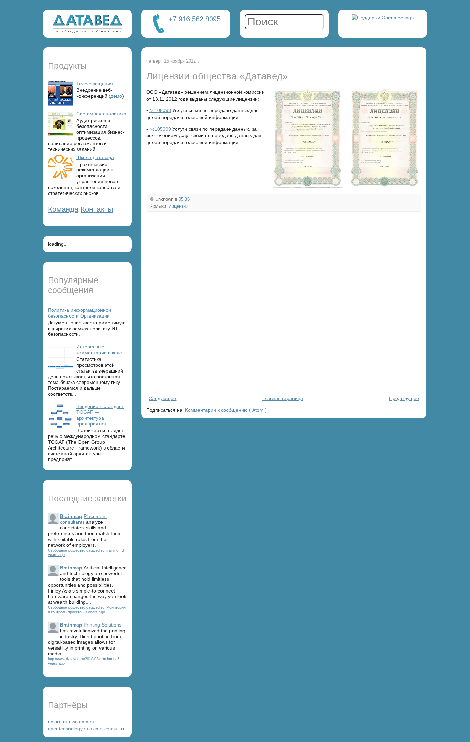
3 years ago (95, 612)
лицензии (178, 206)
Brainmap (71, 516)
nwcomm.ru (81, 721)
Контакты (97, 209)
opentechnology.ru (68, 728)
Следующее (162, 398)
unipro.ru (57, 721)
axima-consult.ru (107, 728)
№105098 (160, 110)
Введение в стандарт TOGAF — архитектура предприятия (100, 414)
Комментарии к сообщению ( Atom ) (226, 410)
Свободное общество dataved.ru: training (83, 550)
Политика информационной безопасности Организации (79, 313)
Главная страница (282, 398)
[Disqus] (283, 303)
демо (116, 96)
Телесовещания (94, 83)
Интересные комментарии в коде (99, 349)
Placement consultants (83, 519)
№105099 (160, 129)
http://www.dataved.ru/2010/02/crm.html (81, 659)
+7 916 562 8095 (195, 19)
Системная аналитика (101, 114)
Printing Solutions (102, 625)
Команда (63, 209)
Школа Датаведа (95, 157)
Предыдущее (404, 398)
